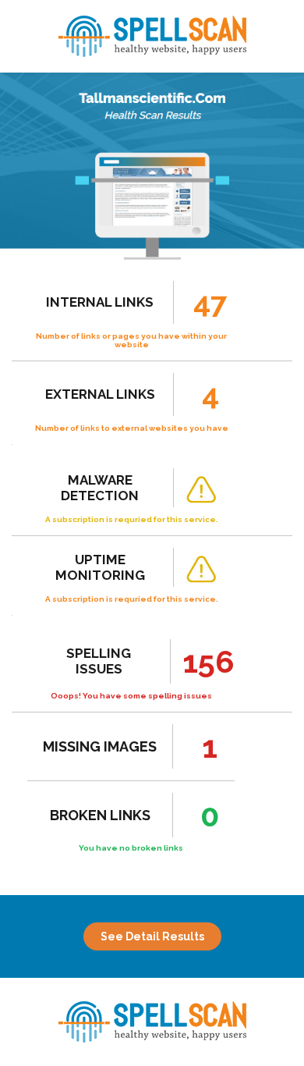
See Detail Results (152, 936)
